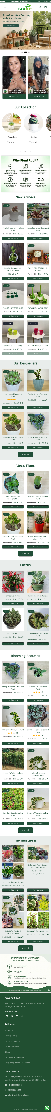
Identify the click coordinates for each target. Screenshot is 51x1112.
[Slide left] (20, 151)
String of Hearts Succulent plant (38, 731)
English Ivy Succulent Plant (13, 730)
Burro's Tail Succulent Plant (38, 688)
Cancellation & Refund (15, 1057)
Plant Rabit (24, 1110)
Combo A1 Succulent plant (13, 882)
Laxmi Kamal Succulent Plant (13, 395)
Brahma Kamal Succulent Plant (38, 498)
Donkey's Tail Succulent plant (13, 774)
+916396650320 (15, 1085)
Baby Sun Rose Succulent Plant (13, 814)
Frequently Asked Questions (17, 1063)
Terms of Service (12, 1041)
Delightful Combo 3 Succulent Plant (13, 932)
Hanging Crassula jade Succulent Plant (13, 269)
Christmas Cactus (13, 596)
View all (25, 454)
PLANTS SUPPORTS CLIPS (13, 308)
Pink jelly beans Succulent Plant (13, 229)
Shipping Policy (12, 1047)
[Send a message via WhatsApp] (47, 1108)
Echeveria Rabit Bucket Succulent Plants (37, 866)
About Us (9, 1030)
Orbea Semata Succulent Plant (38, 634)
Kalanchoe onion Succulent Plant (38, 229)
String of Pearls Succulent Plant (38, 438)
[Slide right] (30, 151)
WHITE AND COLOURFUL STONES (38, 269)
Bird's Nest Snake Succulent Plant (13, 498)
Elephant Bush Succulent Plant (38, 395)
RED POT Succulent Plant (38, 346)
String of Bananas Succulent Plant (38, 774)
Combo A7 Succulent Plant (38, 931)
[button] (4, 6)
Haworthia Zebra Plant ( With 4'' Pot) (38, 537)
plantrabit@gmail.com (18, 1095)
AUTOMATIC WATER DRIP (38, 308)
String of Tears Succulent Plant (38, 814)
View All (11, 142)
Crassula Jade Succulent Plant (13, 438)
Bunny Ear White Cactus (38, 596)
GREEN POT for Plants (13, 346)
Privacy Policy (11, 1036)
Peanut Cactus (13, 633)
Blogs (7, 1052)
